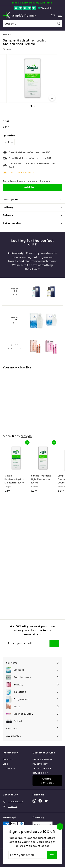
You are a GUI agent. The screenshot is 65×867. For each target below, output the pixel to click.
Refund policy (40, 772)
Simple (7, 49)
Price (6, 121)
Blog (5, 763)
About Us (8, 759)
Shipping (21, 181)
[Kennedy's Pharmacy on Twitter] (46, 801)
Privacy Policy (40, 763)
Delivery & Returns (42, 759)
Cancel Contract (47, 780)
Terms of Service (41, 768)
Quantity (9, 135)
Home (6, 34)
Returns (8, 215)
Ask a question (12, 223)
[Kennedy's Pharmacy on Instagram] (34, 801)
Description (11, 199)
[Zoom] (52, 98)
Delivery (8, 207)
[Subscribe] (54, 643)
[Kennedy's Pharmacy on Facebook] (40, 801)
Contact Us (9, 768)
